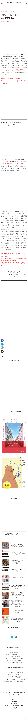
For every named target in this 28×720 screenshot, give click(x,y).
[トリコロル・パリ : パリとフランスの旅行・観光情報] (14, 3)
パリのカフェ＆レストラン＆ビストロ (14, 672)
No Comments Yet (9, 356)
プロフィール (14, 701)
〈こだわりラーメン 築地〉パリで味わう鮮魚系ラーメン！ (17, 562)
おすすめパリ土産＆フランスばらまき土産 (14, 681)
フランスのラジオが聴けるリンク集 (17, 578)
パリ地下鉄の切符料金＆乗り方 (14, 654)
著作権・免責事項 (14, 709)
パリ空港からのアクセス (14, 656)
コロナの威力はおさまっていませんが (13, 164)
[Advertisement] (14, 103)
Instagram (14, 81)
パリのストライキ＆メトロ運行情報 (14, 658)
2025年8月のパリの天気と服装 (17, 570)
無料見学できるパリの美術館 (14, 660)
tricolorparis (5, 21)
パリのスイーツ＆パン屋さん (14, 674)
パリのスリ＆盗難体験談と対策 (14, 662)
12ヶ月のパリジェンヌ (5, 11)
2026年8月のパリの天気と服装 (17, 553)
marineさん (22, 211)
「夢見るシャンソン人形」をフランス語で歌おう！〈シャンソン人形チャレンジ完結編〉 (17, 595)
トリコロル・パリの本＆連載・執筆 (14, 705)
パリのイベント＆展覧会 (14, 678)
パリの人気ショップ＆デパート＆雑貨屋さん (14, 680)
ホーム (14, 699)
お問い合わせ (14, 703)
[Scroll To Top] (25, 717)
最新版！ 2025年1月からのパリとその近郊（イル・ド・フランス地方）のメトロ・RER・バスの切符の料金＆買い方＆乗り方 (17, 603)
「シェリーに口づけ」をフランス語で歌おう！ (17, 611)
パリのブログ (14, 707)
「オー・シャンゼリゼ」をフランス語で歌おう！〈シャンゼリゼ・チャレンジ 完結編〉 (17, 546)
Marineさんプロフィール (8, 79)
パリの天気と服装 (14, 653)
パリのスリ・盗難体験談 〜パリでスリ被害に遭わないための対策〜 (17, 587)
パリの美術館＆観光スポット (14, 676)
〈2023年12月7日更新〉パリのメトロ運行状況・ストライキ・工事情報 (17, 620)
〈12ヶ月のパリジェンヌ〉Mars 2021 (12, 16)
